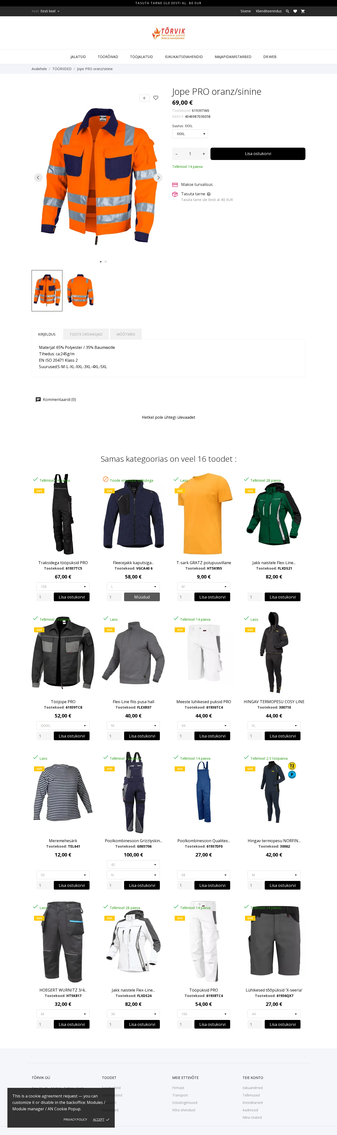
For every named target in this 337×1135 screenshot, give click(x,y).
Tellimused (251, 1095)
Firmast (178, 1087)
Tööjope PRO (63, 701)
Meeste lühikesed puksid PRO (203, 701)
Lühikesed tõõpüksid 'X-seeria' (274, 990)
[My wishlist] (295, 11)
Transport (180, 1095)
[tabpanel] (98, 177)
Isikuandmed (253, 1087)
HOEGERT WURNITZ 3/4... (63, 990)
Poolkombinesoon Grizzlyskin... (133, 840)
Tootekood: (181, 110)
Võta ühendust (183, 1110)
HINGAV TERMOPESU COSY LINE (274, 701)
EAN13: (178, 116)
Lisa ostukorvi (258, 153)
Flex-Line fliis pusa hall (133, 701)
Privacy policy (75, 1119)
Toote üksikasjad (86, 334)
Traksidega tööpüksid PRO (63, 562)
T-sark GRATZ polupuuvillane (203, 562)
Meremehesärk (63, 840)
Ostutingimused (184, 1102)
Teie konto (253, 1077)
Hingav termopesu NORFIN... (274, 840)
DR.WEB (270, 56)
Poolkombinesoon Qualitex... (203, 840)
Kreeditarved (253, 1102)
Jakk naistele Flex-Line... (274, 562)
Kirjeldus (47, 334)
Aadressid (250, 1110)
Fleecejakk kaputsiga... (133, 562)
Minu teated (252, 1117)
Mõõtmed (125, 334)
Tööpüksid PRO (203, 990)
